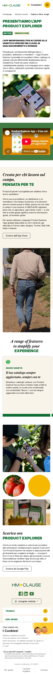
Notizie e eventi (21, 14)
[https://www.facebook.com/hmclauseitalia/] (21, 594)
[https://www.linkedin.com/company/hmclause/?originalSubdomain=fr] (26, 594)
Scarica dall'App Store (16, 235)
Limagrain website (27, 601)
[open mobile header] (47, 5)
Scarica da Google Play (17, 568)
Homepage (7, 14)
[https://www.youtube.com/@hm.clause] (31, 593)
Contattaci (36, 4)
